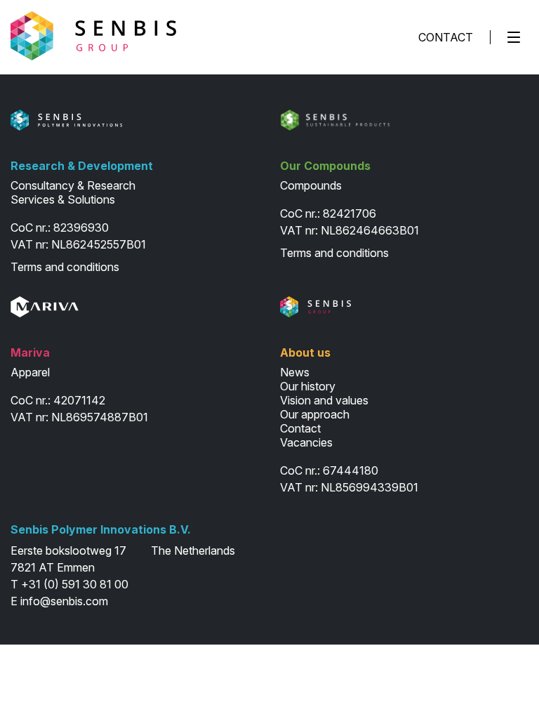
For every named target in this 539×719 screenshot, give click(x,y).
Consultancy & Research (73, 185)
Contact (445, 37)
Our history (307, 386)
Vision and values (324, 400)
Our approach (315, 414)
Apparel (30, 372)
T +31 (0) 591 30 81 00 (69, 584)
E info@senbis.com (59, 601)
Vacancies (306, 442)
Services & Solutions (63, 199)
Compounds (311, 185)
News (295, 372)
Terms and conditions (65, 267)
